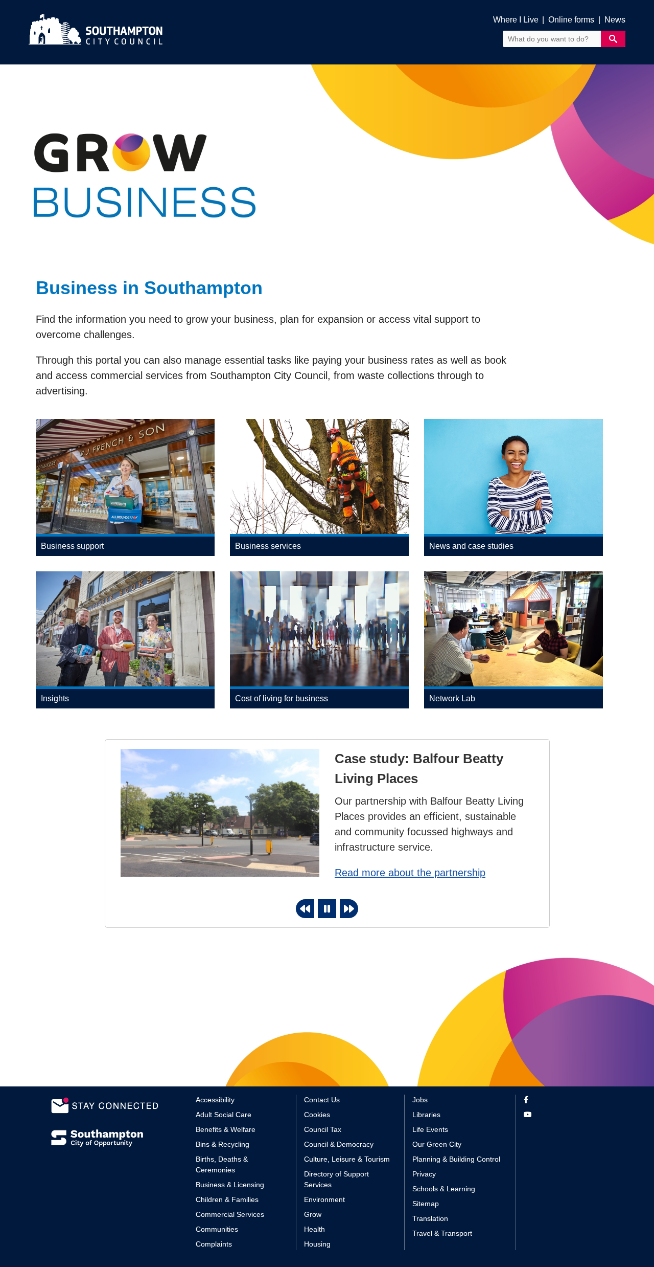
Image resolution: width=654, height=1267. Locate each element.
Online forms (571, 19)
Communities (217, 1229)
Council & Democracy (338, 1144)
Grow (312, 1214)
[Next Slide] (349, 908)
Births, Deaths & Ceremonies (222, 1164)
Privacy (424, 1174)
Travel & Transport (442, 1233)
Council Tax (322, 1129)
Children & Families (227, 1199)
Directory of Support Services (336, 1179)
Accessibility (215, 1100)
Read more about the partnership (410, 872)
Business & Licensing (230, 1185)
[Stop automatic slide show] (327, 908)
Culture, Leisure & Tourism (347, 1159)
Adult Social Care (223, 1114)
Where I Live (516, 19)
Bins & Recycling (222, 1144)
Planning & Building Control (456, 1159)
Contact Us (322, 1100)
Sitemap (425, 1203)
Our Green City (436, 1144)
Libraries (426, 1114)
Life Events (430, 1129)
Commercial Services (230, 1214)
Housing (317, 1244)
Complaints (214, 1244)
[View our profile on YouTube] (563, 1114)
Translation (430, 1218)
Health (314, 1229)
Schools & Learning (443, 1189)
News (614, 19)
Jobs (420, 1100)
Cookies (317, 1114)
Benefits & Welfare (225, 1129)
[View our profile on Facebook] (563, 1100)
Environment (324, 1199)
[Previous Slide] (305, 908)
